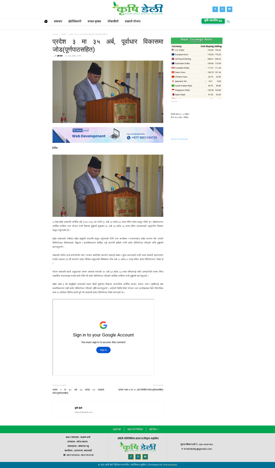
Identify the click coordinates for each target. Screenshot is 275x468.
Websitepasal (170, 465)
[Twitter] (222, 9)
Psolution (175, 101)
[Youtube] (229, 9)
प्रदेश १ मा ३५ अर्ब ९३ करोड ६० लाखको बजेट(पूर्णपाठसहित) (78, 391)
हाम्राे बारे (117, 429)
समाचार (63, 34)
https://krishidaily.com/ (83, 412)
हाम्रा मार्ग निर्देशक (135, 429)
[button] (228, 22)
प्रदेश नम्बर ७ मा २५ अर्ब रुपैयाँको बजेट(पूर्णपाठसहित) (140, 389)
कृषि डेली (59, 56)
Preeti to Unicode (179, 139)
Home (55, 34)
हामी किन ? (154, 429)
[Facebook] (215, 9)
